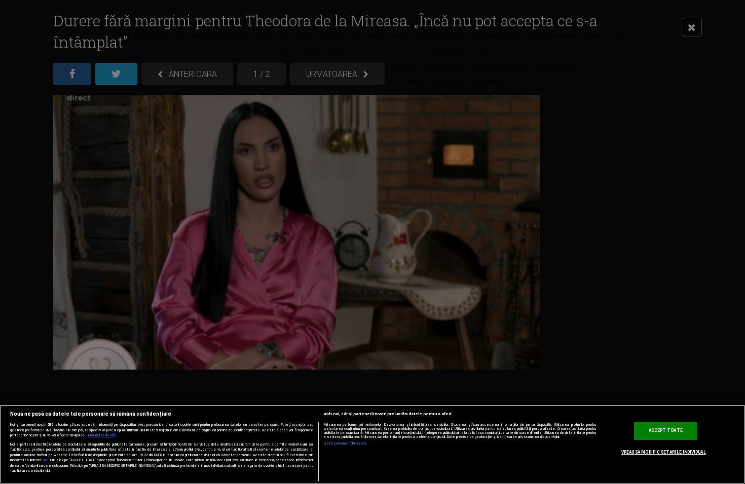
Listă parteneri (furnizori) (345, 443)
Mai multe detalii (102, 435)
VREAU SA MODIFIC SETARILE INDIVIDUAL (663, 452)
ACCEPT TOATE (666, 430)
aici (45, 460)
